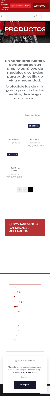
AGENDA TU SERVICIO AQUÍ (40, 6)
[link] (20, 6)
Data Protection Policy (27, 372)
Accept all (25, 385)
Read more (25, 377)
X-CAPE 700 (35, 139)
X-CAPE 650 (14, 139)
